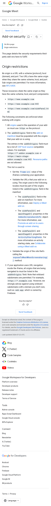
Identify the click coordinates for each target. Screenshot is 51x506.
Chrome (5, 467)
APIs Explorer (7, 422)
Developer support (9, 394)
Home (4, 20)
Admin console (8, 410)
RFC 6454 (10, 86)
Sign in (45, 3)
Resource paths (40, 159)
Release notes (8, 390)
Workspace (29, 3)
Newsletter (6, 438)
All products (7, 483)
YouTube (6, 446)
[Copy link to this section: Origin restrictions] (30, 66)
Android (5, 462)
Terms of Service (9, 398)
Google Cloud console (11, 418)
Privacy (13, 494)
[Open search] (38, 3)
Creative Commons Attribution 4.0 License (32, 322)
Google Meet (10, 11)
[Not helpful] (22, 25)
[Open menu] (4, 3)
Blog (4, 433)
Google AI (6, 479)
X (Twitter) (6, 442)
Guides (44, 20)
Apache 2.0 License (41, 325)
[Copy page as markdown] (36, 37)
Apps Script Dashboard (11, 414)
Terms (4, 494)
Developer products (10, 386)
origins (13, 125)
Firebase (5, 471)
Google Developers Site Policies (29, 327)
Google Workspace (17, 20)
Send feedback (12, 30)
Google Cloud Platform (11, 475)
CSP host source (25, 147)
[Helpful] (18, 25)
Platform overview (9, 382)
